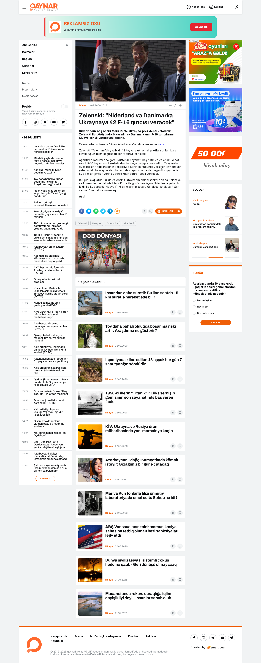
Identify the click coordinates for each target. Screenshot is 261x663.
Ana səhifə (29, 45)
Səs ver (216, 322)
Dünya (109, 312)
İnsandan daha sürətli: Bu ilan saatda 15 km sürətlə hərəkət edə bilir (49, 149)
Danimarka (112, 223)
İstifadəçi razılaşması (105, 636)
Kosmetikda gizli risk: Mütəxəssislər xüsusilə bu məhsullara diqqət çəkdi (49, 259)
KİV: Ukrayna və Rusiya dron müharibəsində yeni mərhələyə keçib (51, 315)
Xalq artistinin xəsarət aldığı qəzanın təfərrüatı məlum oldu (50, 371)
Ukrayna (96, 223)
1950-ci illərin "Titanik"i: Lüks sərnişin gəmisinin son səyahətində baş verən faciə (51, 238)
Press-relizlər (30, 89)
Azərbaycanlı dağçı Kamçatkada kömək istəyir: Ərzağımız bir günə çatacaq (50, 456)
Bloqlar (26, 83)
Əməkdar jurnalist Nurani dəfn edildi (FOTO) (49, 401)
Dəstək (133, 636)
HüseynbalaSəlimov (203, 220)
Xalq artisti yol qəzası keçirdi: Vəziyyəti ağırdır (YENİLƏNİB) (48, 412)
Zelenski (82, 223)
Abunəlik (56, 641)
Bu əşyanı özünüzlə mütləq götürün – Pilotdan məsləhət (51, 392)
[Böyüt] (180, 105)
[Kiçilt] (170, 105)
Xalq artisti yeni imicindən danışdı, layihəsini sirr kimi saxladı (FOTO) (50, 350)
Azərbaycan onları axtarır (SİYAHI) (49, 248)
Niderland (129, 223)
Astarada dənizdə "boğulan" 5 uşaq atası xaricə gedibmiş (51, 360)
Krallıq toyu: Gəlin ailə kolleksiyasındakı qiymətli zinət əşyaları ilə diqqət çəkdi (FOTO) (51, 292)
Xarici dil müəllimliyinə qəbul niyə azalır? (47, 171)
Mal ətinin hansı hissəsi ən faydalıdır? (50, 434)
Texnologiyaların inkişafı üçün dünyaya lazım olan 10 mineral (50, 214)
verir (161, 144)
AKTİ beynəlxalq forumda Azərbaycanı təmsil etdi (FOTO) (49, 270)
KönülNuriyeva (200, 200)
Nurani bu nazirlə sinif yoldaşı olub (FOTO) (47, 304)
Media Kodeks (30, 96)
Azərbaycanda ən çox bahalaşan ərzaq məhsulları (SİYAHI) (50, 326)
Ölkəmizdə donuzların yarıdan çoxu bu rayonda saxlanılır (49, 424)
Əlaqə (79, 636)
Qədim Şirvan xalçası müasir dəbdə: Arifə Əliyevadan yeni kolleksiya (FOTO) (51, 382)
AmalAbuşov (200, 243)
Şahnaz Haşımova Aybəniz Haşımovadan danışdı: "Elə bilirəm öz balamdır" (50, 468)
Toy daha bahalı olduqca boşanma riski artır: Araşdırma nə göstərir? (48, 182)
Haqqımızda (58, 636)
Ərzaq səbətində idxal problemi (47, 280)
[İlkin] (175, 105)
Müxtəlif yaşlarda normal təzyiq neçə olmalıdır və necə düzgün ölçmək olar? (50, 161)
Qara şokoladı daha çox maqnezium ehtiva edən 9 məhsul (49, 338)
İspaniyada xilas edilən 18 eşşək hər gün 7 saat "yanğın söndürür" (51, 193)
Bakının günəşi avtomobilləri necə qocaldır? (51, 204)
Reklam (150, 636)
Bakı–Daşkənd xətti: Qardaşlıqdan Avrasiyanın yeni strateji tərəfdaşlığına (49, 445)
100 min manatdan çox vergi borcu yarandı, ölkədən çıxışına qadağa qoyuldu (51, 226)
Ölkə (108, 479)
